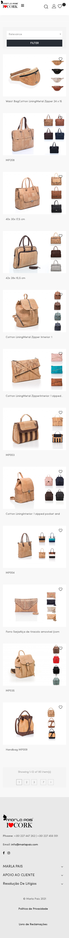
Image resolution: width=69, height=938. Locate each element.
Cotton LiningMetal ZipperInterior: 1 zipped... (34, 396)
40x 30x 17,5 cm (15, 219)
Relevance (35, 34)
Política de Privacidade (33, 909)
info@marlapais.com (24, 844)
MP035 (10, 690)
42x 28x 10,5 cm (15, 278)
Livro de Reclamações (33, 924)
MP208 (10, 160)
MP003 (10, 455)
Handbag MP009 (16, 749)
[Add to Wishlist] (60, 59)
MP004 (10, 572)
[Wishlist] (62, 7)
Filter (34, 43)
